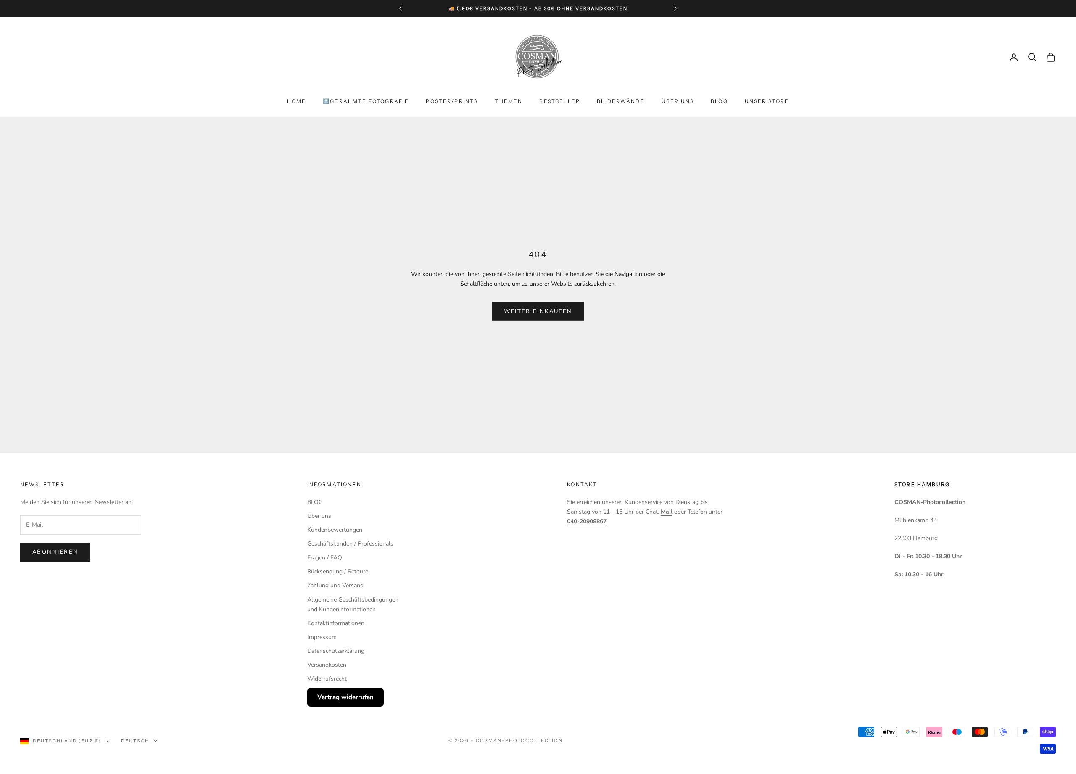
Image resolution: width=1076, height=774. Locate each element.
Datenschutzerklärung (335, 651)
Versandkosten (326, 665)
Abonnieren (55, 552)
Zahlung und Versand (335, 585)
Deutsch (135, 741)
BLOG (719, 101)
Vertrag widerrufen (345, 697)
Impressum (322, 637)
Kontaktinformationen (335, 623)
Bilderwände (621, 101)
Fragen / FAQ (324, 558)
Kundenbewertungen (334, 530)
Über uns (678, 101)
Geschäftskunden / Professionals (350, 544)
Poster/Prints (452, 101)
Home (296, 101)
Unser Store (767, 101)
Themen (508, 101)
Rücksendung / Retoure (337, 571)
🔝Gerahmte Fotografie (366, 101)
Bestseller (559, 101)
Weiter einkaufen (538, 311)
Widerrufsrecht (327, 679)
